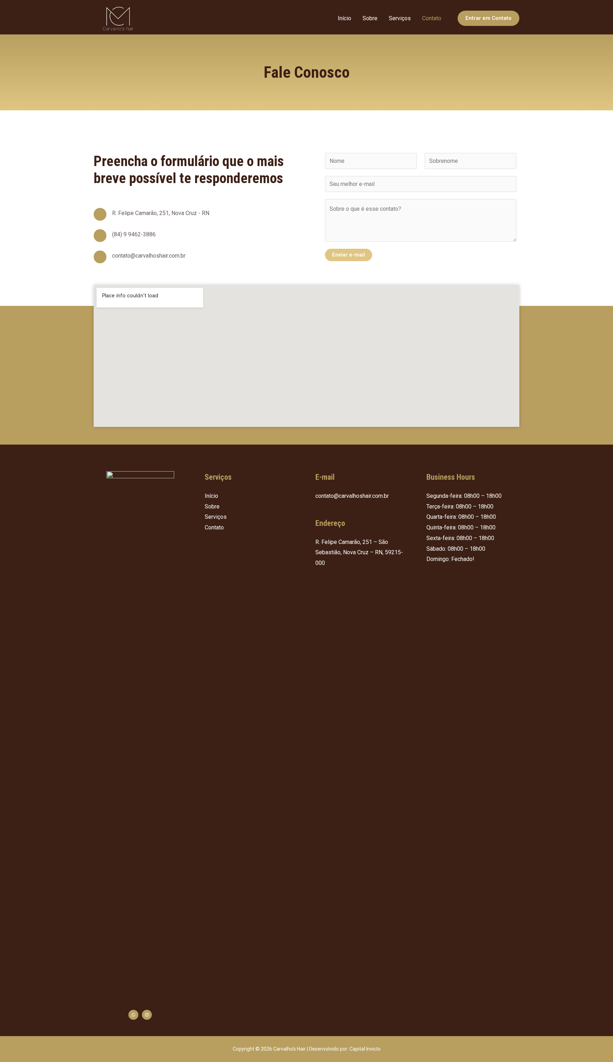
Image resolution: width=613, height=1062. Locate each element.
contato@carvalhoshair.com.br (149, 255)
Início (344, 18)
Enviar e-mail (348, 255)
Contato (431, 18)
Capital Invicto (365, 1049)
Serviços (400, 18)
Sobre (370, 18)
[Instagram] (147, 1015)
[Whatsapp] (133, 1015)
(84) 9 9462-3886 (134, 234)
